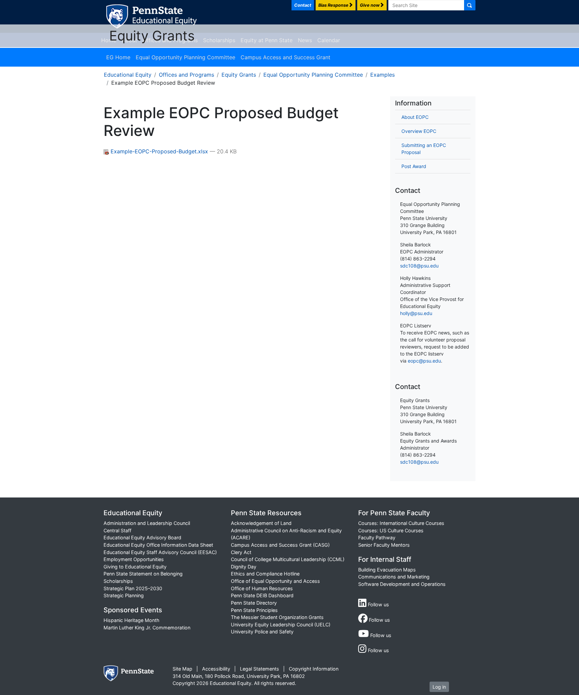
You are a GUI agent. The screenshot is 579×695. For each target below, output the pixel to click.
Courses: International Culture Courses (401, 523)
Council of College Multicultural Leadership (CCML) (287, 559)
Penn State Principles (254, 610)
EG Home (118, 57)
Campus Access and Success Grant (285, 57)
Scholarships (118, 581)
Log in (439, 687)
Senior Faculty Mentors (384, 545)
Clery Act (241, 552)
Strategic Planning (124, 595)
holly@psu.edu (416, 313)
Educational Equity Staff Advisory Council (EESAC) (160, 552)
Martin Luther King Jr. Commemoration (147, 627)
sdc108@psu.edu (419, 265)
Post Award (413, 166)
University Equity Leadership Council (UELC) (280, 624)
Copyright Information (313, 669)
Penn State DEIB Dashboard (262, 595)
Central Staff (117, 530)
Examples (382, 74)
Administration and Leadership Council (147, 523)
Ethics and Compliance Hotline (265, 573)
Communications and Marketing (394, 577)
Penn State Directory (254, 603)
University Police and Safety (262, 631)
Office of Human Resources (262, 588)
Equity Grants (152, 35)
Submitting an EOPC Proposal (423, 148)
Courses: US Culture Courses (391, 530)
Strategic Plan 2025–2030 (133, 588)
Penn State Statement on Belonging (143, 573)
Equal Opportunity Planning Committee (185, 57)
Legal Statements (259, 669)
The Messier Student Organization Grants (277, 617)
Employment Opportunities (134, 559)
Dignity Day (243, 566)
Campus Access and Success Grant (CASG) (280, 545)
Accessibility (216, 669)
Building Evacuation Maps (387, 569)
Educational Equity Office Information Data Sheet (158, 545)
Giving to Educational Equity (135, 566)
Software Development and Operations (402, 584)
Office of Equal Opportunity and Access (275, 581)
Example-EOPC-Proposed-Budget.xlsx (159, 151)
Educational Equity (127, 74)
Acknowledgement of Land (261, 523)
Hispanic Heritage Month (131, 620)
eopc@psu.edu (424, 361)
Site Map (182, 669)
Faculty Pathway (376, 537)
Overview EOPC (418, 131)
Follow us (378, 604)
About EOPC (415, 117)
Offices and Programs (186, 74)
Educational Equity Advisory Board (142, 537)
